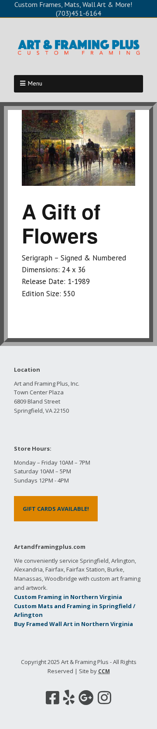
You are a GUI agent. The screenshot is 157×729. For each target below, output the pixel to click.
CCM (104, 671)
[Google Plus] (86, 697)
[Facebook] (52, 697)
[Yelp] (69, 697)
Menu (35, 83)
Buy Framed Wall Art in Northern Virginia (73, 624)
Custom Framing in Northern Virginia (68, 597)
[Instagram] (104, 697)
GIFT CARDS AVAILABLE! (56, 509)
